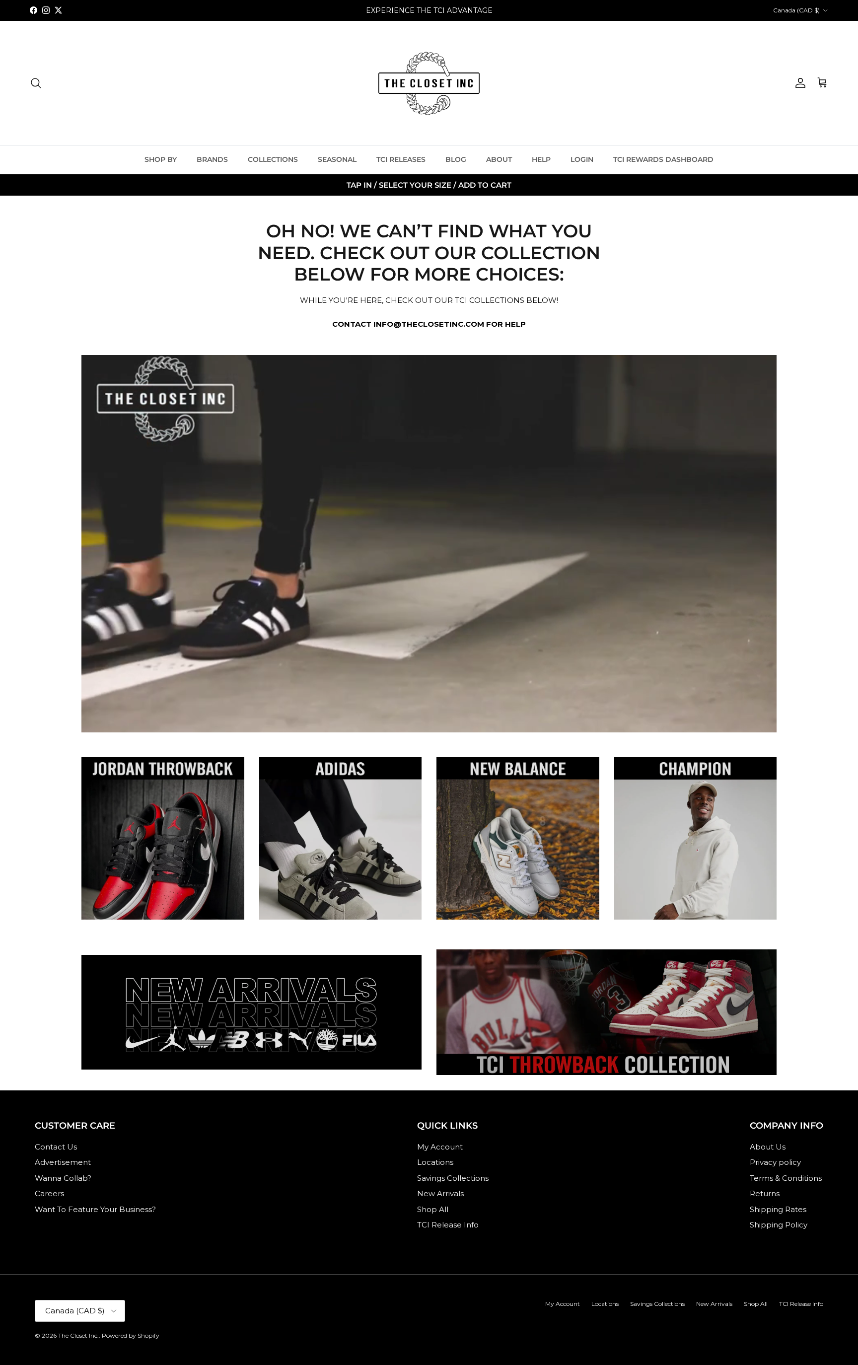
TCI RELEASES (401, 159)
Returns (765, 1193)
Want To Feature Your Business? (95, 1209)
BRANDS (212, 159)
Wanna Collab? (63, 1178)
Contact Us (56, 1146)
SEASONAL (337, 159)
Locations (435, 1162)
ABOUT (499, 159)
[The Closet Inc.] (429, 83)
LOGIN (582, 159)
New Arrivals (440, 1193)
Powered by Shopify (130, 1335)
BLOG (455, 159)
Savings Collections (453, 1178)
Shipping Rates (778, 1209)
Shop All (432, 1209)
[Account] (798, 83)
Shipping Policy (778, 1224)
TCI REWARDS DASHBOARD (663, 159)
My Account (440, 1146)
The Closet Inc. (78, 1335)
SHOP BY (160, 159)
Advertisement (63, 1162)
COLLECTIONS (273, 159)
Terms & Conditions (786, 1178)
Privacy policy (775, 1162)
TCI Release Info (448, 1224)
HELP (541, 159)
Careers (49, 1193)
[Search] (36, 83)
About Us (768, 1146)
